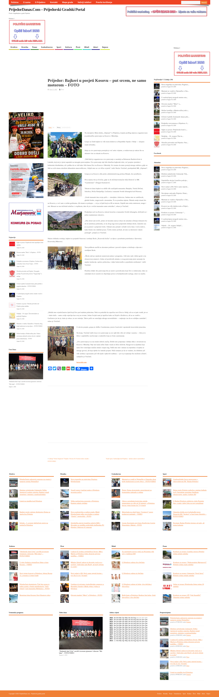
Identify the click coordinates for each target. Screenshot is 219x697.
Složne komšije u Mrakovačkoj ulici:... (175, 110)
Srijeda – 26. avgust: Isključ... (172, 225)
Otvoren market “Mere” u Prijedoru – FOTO (29, 252)
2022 (111, 625)
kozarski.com (82, 362)
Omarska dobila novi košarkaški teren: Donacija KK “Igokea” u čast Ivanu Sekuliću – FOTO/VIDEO (190, 514)
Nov (143, 619)
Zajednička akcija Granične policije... (174, 180)
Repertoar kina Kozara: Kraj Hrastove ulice (35, 595)
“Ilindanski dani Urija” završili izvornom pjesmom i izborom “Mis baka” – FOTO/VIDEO (34, 554)
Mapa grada (67, 2)
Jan (115, 618)
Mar (120, 618)
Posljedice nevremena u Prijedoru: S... (174, 123)
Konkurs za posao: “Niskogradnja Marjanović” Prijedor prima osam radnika (190, 563)
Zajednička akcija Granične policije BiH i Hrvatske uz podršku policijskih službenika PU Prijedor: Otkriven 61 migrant (87, 525)
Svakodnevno (47, 47)
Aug (134, 618)
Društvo (13, 47)
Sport (59, 47)
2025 (111, 619)
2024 (111, 621)
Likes (51, 127)
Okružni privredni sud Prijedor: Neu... (174, 142)
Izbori (95, 47)
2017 (111, 635)
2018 (111, 633)
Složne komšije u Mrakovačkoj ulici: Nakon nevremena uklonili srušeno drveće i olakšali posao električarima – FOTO (28, 336)
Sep (137, 619)
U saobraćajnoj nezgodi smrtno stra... (174, 97)
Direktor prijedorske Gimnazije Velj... (174, 174)
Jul (132, 618)
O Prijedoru (40, 2)
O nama (26, 2)
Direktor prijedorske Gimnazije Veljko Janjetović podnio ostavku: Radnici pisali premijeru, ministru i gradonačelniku (34, 492)
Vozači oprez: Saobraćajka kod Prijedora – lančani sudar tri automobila (125, 459)
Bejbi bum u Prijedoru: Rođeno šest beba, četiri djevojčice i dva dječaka (139, 596)
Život (78, 47)
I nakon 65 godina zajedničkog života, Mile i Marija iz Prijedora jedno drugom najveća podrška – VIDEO (87, 554)
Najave (105, 47)
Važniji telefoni (84, 2)
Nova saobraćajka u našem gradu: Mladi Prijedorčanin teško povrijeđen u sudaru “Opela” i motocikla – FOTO (85, 514)
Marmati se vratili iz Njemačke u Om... (175, 91)
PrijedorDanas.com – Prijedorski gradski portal (47, 9)
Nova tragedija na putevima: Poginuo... (175, 84)
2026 (111, 618)
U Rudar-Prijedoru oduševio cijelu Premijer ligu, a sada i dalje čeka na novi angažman (188, 502)
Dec (146, 619)
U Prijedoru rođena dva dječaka (133, 562)
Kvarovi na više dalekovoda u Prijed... (175, 206)
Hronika (24, 47)
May (126, 618)
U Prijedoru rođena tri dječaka (132, 573)
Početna (14, 2)
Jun (129, 618)
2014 (111, 640)
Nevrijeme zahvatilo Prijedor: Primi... (174, 193)
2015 (111, 639)
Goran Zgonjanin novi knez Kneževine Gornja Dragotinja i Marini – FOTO (138, 524)
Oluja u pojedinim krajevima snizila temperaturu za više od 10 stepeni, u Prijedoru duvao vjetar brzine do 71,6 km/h (138, 503)
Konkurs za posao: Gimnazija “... (173, 212)
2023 (111, 623)
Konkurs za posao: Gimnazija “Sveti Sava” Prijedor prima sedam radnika (188, 574)
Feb (117, 618)
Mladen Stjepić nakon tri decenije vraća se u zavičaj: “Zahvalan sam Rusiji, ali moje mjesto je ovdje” (87, 564)
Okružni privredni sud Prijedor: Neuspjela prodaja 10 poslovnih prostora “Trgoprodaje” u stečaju (29, 273)
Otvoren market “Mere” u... (171, 104)
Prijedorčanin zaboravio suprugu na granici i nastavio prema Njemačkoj (35, 480)
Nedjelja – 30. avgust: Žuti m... (172, 136)
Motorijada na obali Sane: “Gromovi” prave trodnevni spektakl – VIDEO (137, 513)
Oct (140, 619)
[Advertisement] (98, 109)
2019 (111, 631)
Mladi (86, 47)
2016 (111, 637)
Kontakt (54, 2)
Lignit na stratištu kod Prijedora (31, 501)
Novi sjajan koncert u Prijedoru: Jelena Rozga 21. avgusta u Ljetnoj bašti (36, 574)
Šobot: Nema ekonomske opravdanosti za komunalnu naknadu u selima (137, 491)
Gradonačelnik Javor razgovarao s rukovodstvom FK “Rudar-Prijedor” (186, 480)
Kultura (68, 47)
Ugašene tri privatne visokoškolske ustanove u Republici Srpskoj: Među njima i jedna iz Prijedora (87, 586)
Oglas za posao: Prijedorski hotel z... (174, 130)
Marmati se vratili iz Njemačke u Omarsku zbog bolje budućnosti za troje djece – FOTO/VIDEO (139, 480)
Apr (123, 618)
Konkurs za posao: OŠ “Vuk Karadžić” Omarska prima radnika (187, 596)
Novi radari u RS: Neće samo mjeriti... (175, 187)
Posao (34, 47)
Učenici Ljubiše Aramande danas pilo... (175, 117)
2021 (111, 627)
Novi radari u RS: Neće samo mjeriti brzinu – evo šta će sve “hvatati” (87, 574)
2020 (111, 629)
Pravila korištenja (104, 2)
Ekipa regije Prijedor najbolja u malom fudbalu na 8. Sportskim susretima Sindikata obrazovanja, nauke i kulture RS (190, 492)
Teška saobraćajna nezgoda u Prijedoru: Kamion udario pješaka (85, 502)
